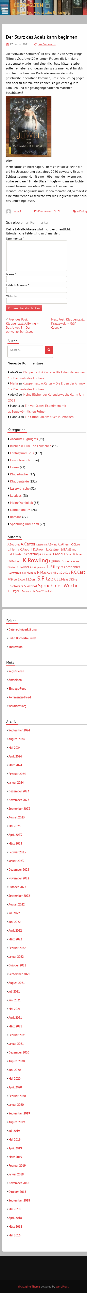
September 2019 (19, 1113)
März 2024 (15, 765)
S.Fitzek (46, 578)
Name (11, 274)
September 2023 (19, 809)
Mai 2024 (14, 748)
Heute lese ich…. (21, 460)
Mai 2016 (14, 1235)
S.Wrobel (30, 586)
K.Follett (11, 567)
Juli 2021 (14, 991)
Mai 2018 (14, 1209)
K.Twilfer (23, 567)
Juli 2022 (14, 913)
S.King (73, 579)
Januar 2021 (16, 1044)
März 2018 (15, 1226)
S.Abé (21, 579)
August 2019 (16, 1122)
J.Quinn (54, 561)
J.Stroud (65, 561)
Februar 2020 (17, 1096)
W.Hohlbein (47, 591)
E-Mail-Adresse (17, 285)
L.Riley (53, 566)
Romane (15, 517)
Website (11, 296)
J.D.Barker (13, 561)
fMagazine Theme (29, 1286)
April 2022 (15, 930)
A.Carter (28, 544)
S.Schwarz (15, 586)
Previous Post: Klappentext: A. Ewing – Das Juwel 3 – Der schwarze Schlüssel (22, 325)
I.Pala (67, 554)
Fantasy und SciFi (49, 211)
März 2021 (15, 1026)
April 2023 (15, 835)
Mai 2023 (14, 826)
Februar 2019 (17, 1165)
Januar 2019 (16, 1174)
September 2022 (19, 896)
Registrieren (16, 671)
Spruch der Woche (58, 585)
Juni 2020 (14, 1070)
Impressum (15, 647)
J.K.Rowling (34, 560)
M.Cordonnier (70, 566)
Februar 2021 (17, 1035)
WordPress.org (17, 706)
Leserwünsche (20, 488)
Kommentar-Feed (19, 697)
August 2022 (16, 904)
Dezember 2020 (18, 1052)
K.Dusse (75, 561)
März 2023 (15, 843)
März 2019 (15, 1157)
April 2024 (15, 756)
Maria (14, 383)
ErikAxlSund (68, 549)
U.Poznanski (26, 591)
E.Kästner (53, 549)
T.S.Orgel (13, 591)
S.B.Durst (30, 579)
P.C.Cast (78, 572)
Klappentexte (19, 481)
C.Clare (75, 544)
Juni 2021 (14, 1000)
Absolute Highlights (24, 439)
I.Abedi (58, 554)
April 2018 (15, 1218)
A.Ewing (82, 211)
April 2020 (15, 1087)
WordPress (62, 1286)
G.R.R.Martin (45, 554)
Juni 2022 (14, 922)
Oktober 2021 (17, 965)
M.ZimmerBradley (16, 572)
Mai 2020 (14, 1078)
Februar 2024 (17, 774)
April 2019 (15, 1148)
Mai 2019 (14, 1139)
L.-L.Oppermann (38, 567)
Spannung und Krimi (24, 524)
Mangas (31, 572)
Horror (14, 467)
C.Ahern (64, 544)
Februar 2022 (17, 948)
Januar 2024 (16, 782)
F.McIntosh (14, 554)
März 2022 (15, 939)
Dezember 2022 (18, 869)
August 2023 (16, 817)
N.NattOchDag (61, 572)
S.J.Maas (62, 579)
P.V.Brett (12, 579)
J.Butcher (77, 554)
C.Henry (13, 549)
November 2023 (18, 800)
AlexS (17, 211)
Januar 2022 (16, 957)
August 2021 (16, 983)
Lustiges (16, 495)
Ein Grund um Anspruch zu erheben (49, 417)
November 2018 (18, 1183)
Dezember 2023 (18, 791)
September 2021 (19, 974)
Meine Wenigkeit (21, 503)
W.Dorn (37, 591)
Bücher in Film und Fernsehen (30, 446)
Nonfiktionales (20, 510)
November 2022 (18, 878)
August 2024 (16, 739)
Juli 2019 (14, 1131)
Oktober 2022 (17, 887)
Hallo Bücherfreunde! (22, 638)
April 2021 (15, 1017)
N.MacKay (44, 572)
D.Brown (39, 549)
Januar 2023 (16, 861)
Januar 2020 (16, 1105)
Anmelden (15, 680)
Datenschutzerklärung (22, 629)
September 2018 (19, 1200)
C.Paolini (26, 549)
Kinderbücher (19, 474)
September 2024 (19, 730)
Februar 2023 (17, 852)
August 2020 (16, 1061)
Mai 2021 (14, 1009)
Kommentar (15, 238)
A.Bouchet (13, 544)
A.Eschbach (41, 544)
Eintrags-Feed (17, 688)
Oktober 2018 (17, 1192)
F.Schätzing (30, 554)
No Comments (47, 44)
